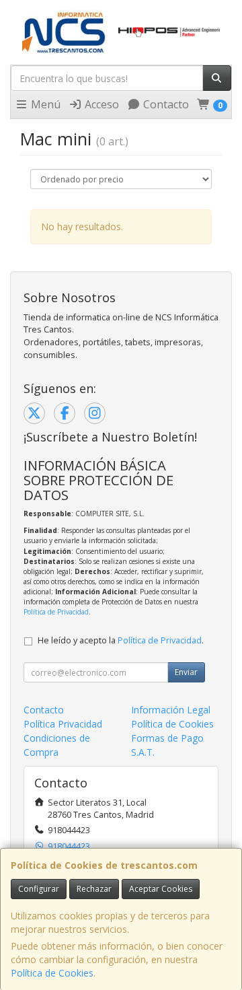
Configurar (38, 888)
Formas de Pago (167, 738)
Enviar (186, 672)
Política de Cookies (52, 972)
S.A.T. (143, 752)
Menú (44, 104)
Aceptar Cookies (160, 888)
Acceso (100, 104)
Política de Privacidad (56, 611)
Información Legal (170, 709)
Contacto (164, 104)
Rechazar (94, 888)
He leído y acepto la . (121, 640)
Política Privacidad (63, 723)
